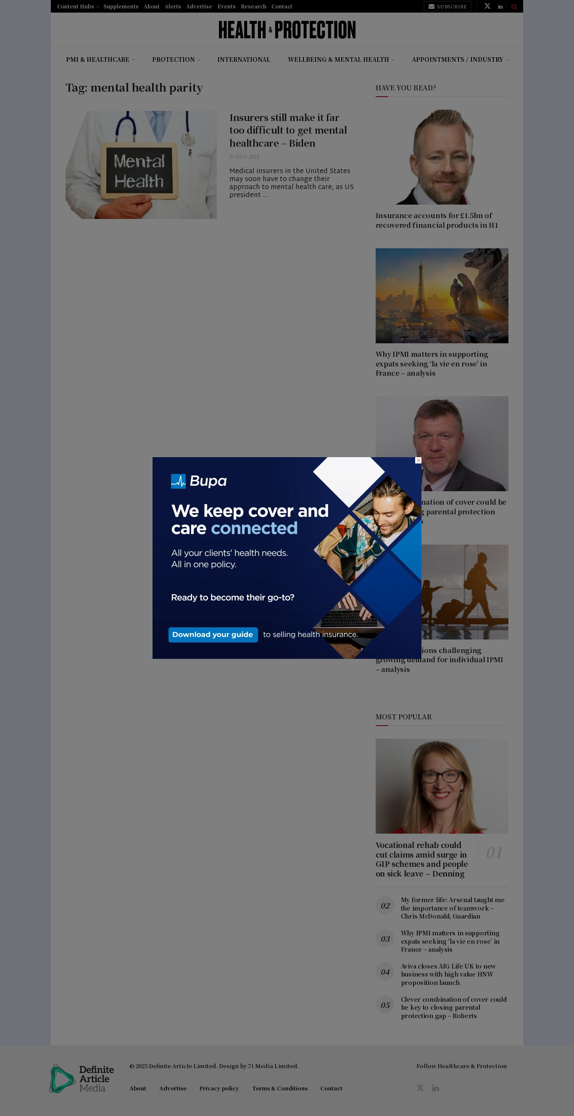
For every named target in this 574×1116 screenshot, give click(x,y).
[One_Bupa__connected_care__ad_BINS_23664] (287, 557)
